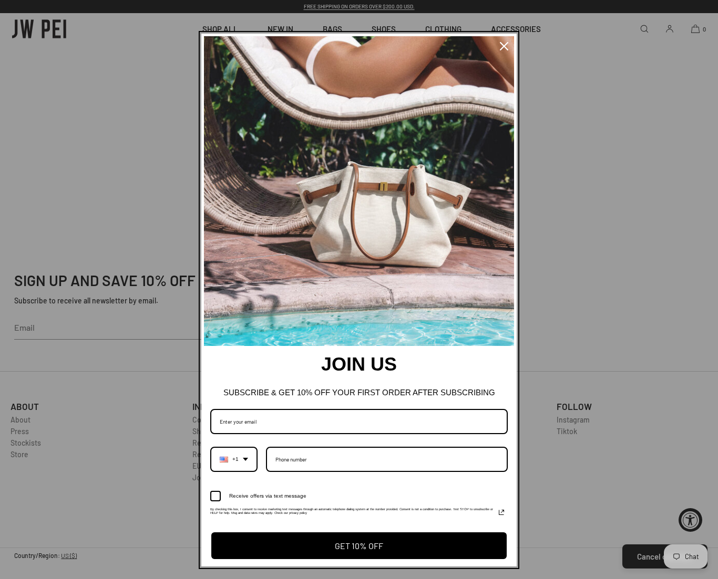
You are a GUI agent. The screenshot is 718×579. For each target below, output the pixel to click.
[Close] (504, 46)
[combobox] (234, 459)
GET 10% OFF (359, 546)
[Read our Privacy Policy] (501, 512)
